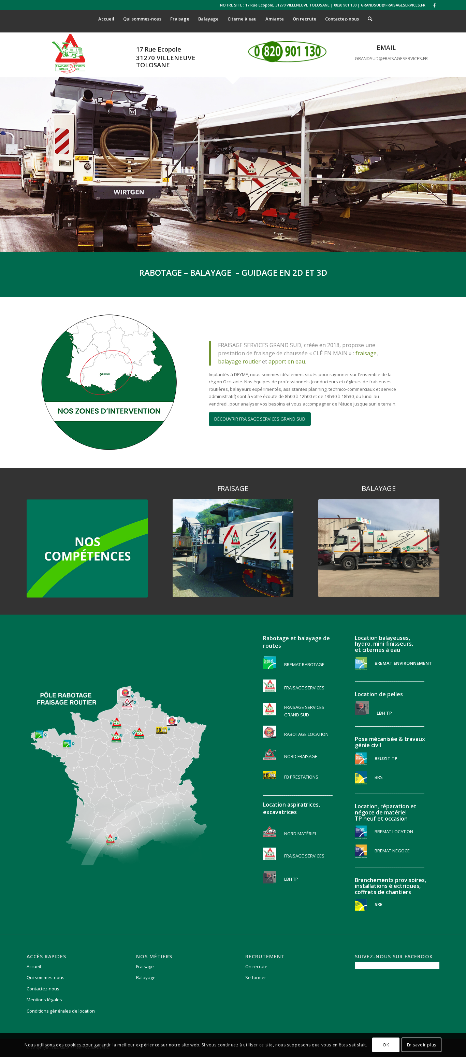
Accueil (34, 966)
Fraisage (145, 966)
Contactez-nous (43, 989)
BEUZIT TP (385, 758)
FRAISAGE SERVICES (304, 688)
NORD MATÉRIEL (300, 833)
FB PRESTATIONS (301, 777)
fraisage (366, 353)
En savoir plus (421, 1045)
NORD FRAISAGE (300, 756)
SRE (378, 904)
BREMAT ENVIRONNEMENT (403, 663)
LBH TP (291, 879)
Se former (255, 977)
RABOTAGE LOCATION (306, 734)
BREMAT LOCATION (394, 831)
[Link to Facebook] (434, 5)
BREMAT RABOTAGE (304, 664)
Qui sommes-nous (45, 977)
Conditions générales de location (61, 1011)
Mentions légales (44, 1000)
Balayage (146, 977)
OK (386, 1045)
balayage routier (239, 361)
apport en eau (286, 361)
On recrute (256, 966)
